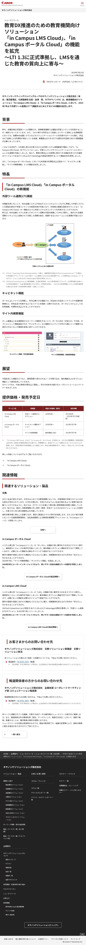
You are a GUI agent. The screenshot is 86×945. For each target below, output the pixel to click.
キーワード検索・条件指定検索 (14, 824)
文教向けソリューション (14, 797)
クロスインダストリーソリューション (15, 818)
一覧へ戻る (15, 734)
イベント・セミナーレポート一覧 (42, 798)
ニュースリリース (26, 754)
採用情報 (6, 903)
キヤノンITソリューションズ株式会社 (17, 10)
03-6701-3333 (23, 661)
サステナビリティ (9, 889)
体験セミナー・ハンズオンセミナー (70, 791)
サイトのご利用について (59, 939)
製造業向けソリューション (14, 785)
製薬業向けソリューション (14, 809)
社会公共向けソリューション (15, 813)
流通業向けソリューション (14, 789)
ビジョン (8, 863)
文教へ (43, 529)
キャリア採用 (10, 911)
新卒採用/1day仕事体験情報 (15, 907)
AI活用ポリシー (43, 939)
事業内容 (8, 867)
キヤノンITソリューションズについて (14, 854)
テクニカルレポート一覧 (39, 793)
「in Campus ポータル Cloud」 (18, 465)
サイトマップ (75, 939)
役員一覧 (8, 872)
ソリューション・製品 (12, 773)
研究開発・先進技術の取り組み (14, 884)
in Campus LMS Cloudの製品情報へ (43, 627)
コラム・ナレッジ (38, 781)
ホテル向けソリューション (14, 801)
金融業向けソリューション (14, 793)
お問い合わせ (8, 939)
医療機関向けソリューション (15, 805)
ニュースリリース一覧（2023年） (48, 754)
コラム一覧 (35, 788)
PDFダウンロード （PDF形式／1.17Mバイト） (65, 81)
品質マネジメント (11, 880)
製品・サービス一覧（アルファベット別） (14, 837)
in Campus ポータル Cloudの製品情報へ (43, 576)
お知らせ (6, 898)
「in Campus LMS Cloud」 (17, 460)
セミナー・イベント (67, 773)
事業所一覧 (9, 876)
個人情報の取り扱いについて (25, 939)
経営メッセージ (11, 859)
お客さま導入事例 (38, 773)
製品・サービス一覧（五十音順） (13, 830)
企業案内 (14, 754)
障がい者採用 (10, 915)
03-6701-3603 (23, 700)
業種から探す (8, 781)
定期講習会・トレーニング (68, 785)
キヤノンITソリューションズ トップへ (43, 925)
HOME (5, 754)
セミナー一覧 (64, 781)
